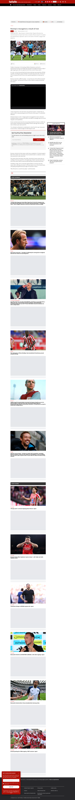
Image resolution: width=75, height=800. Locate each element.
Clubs (54, 4)
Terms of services (26, 142)
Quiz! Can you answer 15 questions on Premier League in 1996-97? (57, 138)
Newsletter (29, 4)
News (35, 4)
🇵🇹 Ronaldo (45, 21)
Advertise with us (54, 790)
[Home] (10, 5)
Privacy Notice (14, 143)
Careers (25, 790)
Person (12, 25)
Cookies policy (53, 788)
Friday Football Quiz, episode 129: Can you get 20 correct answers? (56, 161)
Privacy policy (40, 788)
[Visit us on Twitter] (44, 1)
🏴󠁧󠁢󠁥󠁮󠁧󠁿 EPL (52, 21)
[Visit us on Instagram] (47, 1)
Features (44, 4)
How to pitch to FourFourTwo (29, 793)
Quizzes (50, 4)
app (16, 31)
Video (39, 4)
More (59, 4)
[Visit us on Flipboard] (49, 1)
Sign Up (11, 787)
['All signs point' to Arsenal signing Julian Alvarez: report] (56, 130)
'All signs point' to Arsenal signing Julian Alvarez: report (56, 133)
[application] (28, 97)
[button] (65, 1)
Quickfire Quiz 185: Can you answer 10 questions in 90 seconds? (56, 144)
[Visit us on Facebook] (42, 1)
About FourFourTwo (41, 790)
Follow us (37, 63)
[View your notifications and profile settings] (63, 2)
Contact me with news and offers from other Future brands (11, 784)
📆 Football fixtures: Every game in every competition (28, 21)
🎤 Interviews (59, 21)
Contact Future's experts (29, 788)
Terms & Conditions (10, 792)
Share (13, 63)
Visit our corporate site (54, 779)
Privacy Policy (15, 791)
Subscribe (54, 1)
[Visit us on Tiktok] (51, 1)
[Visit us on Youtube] (45, 1)
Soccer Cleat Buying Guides (19, 4)
